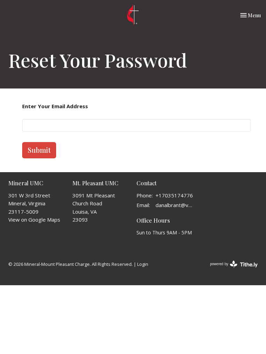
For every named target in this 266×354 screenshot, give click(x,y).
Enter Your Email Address (55, 106)
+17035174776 (174, 195)
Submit (39, 150)
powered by (230, 269)
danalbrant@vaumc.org (175, 205)
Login (142, 264)
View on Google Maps (34, 219)
